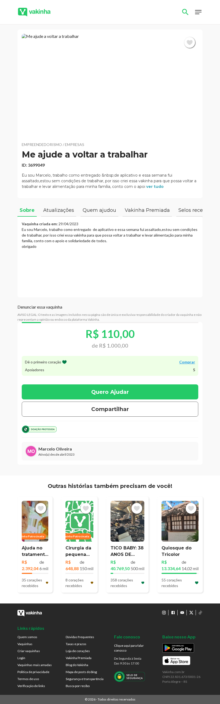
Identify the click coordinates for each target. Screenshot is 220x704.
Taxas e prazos (76, 644)
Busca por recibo (78, 686)
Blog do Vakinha (77, 665)
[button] (110, 85)
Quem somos (27, 637)
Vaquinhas (24, 644)
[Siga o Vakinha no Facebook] (173, 612)
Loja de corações (78, 651)
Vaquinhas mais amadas (34, 665)
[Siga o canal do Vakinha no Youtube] (182, 612)
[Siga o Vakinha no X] (191, 612)
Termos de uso (28, 679)
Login (21, 658)
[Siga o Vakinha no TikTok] (200, 612)
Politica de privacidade (33, 672)
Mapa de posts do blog (81, 672)
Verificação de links (31, 686)
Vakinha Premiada (78, 658)
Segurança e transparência (85, 679)
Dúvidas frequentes (80, 637)
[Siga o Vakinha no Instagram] (164, 612)
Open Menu (198, 12)
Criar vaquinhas (28, 651)
